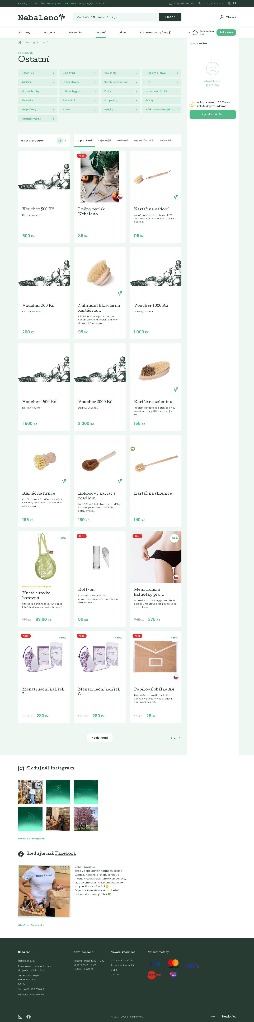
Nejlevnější (104, 140)
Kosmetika (75, 32)
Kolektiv (115, 974)
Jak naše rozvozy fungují (79, 3)
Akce (122, 32)
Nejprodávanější (144, 140)
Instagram (62, 768)
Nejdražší (122, 140)
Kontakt (101, 3)
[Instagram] (229, 3)
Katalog (22, 3)
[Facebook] (234, 3)
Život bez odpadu (51, 3)
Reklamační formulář (122, 965)
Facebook (65, 854)
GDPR (114, 970)
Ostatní (101, 32)
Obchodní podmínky (122, 960)
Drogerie (49, 32)
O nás (34, 3)
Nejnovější (166, 140)
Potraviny (24, 32)
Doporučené (84, 140)
